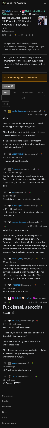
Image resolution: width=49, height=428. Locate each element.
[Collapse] (5, 111)
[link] (10, 35)
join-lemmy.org (9, 423)
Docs (4, 412)
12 (5, 35)
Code (4, 418)
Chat (5, 104)
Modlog (6, 401)
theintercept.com (8, 31)
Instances (6, 407)
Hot (6, 93)
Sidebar (7, 86)
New (40, 93)
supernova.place (16, 2)
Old (23, 98)
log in (19, 78)
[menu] (45, 3)
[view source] (32, 35)
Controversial (27, 93)
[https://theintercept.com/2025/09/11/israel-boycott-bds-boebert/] (42, 20)
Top (14, 93)
